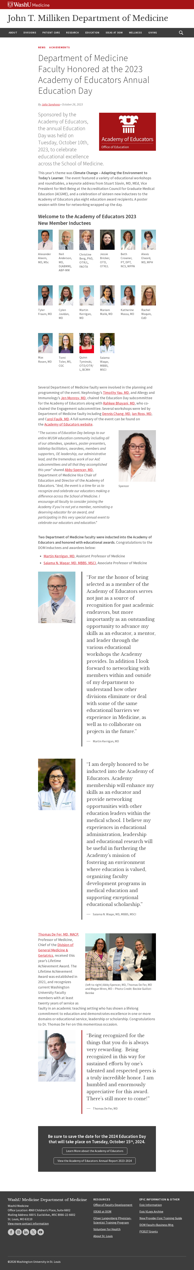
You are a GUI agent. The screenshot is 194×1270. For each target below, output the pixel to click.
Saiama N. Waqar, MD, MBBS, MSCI (70, 563)
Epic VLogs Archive (151, 1211)
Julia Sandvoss (51, 104)
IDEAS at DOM (114, 32)
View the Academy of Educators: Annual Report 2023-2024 (95, 1161)
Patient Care (51, 32)
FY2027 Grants (148, 1231)
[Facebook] (11, 1232)
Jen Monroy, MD (73, 398)
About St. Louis (103, 1236)
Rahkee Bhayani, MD (119, 403)
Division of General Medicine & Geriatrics (56, 950)
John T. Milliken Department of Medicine (88, 18)
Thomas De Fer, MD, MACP (58, 934)
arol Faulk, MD (58, 419)
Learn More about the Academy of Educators (94, 1151)
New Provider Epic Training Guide (160, 1218)
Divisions (29, 32)
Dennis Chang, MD (116, 413)
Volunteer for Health (106, 1229)
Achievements (59, 47)
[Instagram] (18, 1232)
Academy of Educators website (68, 424)
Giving (152, 32)
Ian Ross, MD (141, 413)
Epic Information (150, 1205)
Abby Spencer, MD (79, 469)
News (42, 47)
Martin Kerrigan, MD (59, 556)
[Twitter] (33, 1232)
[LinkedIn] (26, 1232)
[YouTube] (40, 1232)
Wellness (135, 32)
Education (92, 32)
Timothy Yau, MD (116, 392)
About (13, 32)
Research (72, 32)
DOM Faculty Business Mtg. (156, 1225)
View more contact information (28, 1223)
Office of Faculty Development (112, 1205)
